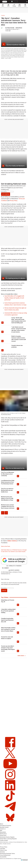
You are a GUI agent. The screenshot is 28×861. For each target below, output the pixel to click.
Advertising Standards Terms (7, 853)
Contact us (3, 829)
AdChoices (25, 860)
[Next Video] (6, 512)
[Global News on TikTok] (10, 800)
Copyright (2, 848)
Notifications (3, 833)
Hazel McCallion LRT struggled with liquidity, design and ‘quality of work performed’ (14, 298)
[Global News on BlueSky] (10, 822)
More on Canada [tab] (5, 294)
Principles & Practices (5, 825)
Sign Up (4, 590)
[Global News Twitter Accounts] (10, 757)
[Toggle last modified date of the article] (19, 29)
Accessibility (3, 857)
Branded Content (4, 827)
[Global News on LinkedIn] (10, 790)
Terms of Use (3, 850)
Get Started (5, 194)
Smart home (3, 835)
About (1, 824)
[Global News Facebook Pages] (10, 747)
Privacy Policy (13, 200)
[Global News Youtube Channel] (10, 768)
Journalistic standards (14, 565)
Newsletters (3, 832)
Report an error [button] (14, 570)
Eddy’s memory (12, 540)
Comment (6, 568)
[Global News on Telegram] (10, 811)
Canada (3, 15)
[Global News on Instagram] (10, 779)
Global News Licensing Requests (8, 838)
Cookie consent (4, 840)
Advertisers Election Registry (7, 837)
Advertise (2, 852)
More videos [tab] (14, 294)
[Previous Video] (2, 512)
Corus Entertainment (5, 855)
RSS (1, 830)
